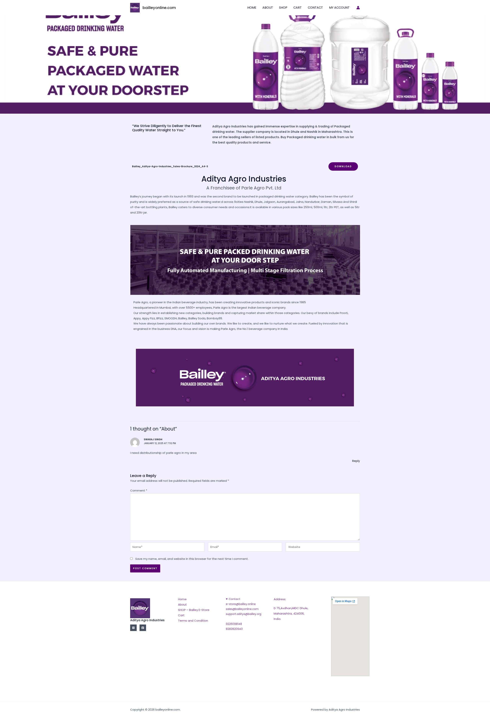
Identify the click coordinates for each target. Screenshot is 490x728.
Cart (297, 7)
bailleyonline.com (159, 7)
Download (343, 166)
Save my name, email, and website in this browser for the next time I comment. (191, 559)
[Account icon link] (358, 7)
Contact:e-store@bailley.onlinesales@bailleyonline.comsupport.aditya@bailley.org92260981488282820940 (243, 614)
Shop (283, 7)
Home (251, 7)
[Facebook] (143, 627)
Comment (138, 490)
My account (339, 7)
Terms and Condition (193, 621)
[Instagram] (133, 627)
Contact (315, 7)
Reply (356, 461)
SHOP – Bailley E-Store (193, 610)
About (267, 7)
